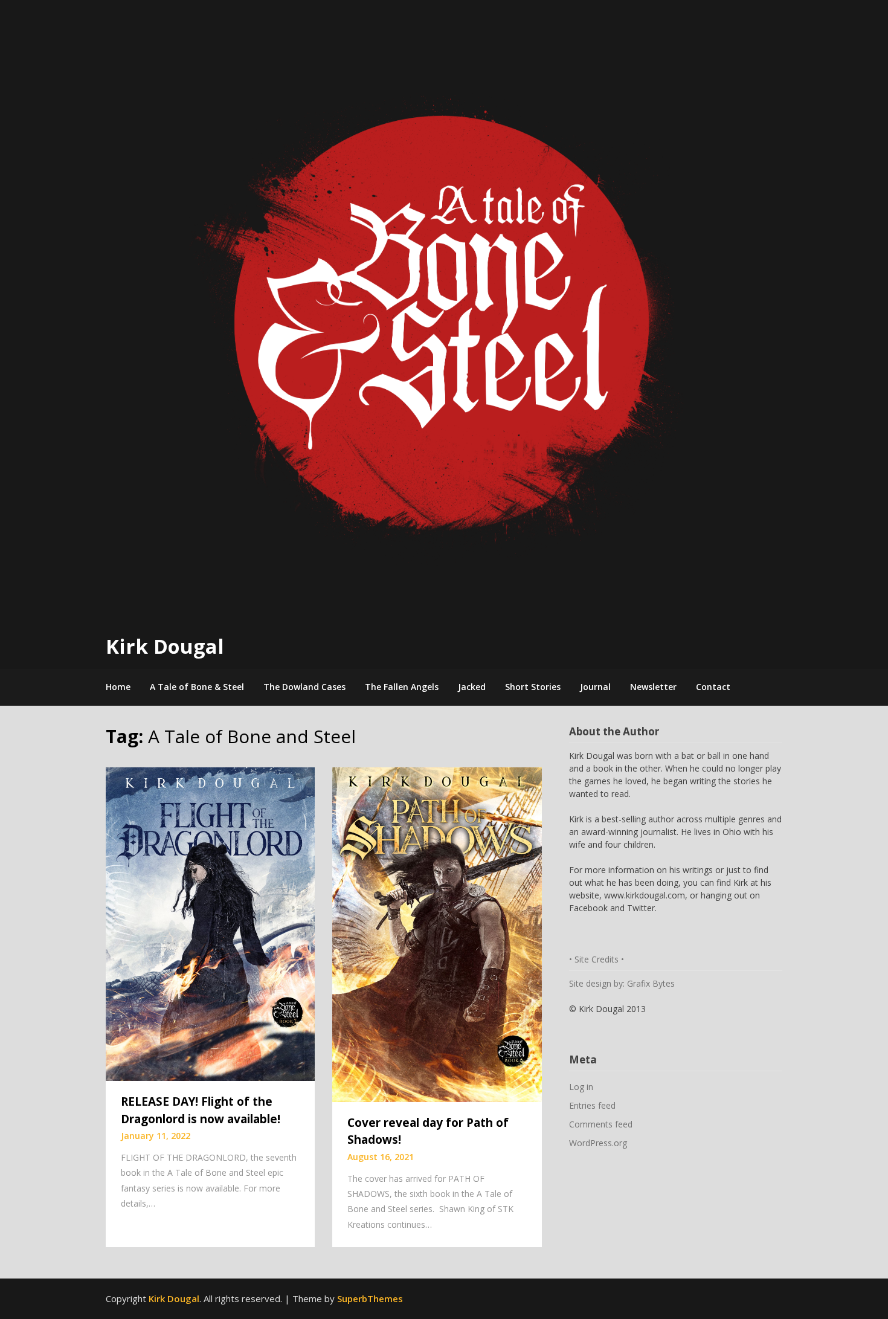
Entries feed (592, 1105)
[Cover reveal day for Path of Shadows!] (436, 933)
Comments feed (600, 1124)
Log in (581, 1086)
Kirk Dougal (165, 646)
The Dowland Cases (304, 686)
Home (118, 686)
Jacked (472, 686)
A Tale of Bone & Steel (197, 686)
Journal (595, 686)
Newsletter (653, 686)
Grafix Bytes (651, 983)
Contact (713, 686)
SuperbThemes (370, 1298)
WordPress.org (598, 1143)
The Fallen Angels (402, 686)
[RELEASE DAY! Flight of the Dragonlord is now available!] (210, 923)
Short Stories (533, 686)
